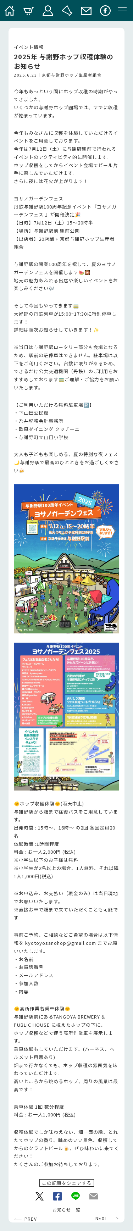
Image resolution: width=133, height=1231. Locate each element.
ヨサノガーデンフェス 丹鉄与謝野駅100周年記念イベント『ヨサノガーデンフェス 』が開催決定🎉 (65, 206)
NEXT (101, 1218)
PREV (30, 1219)
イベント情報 (29, 47)
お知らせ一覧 (66, 1210)
